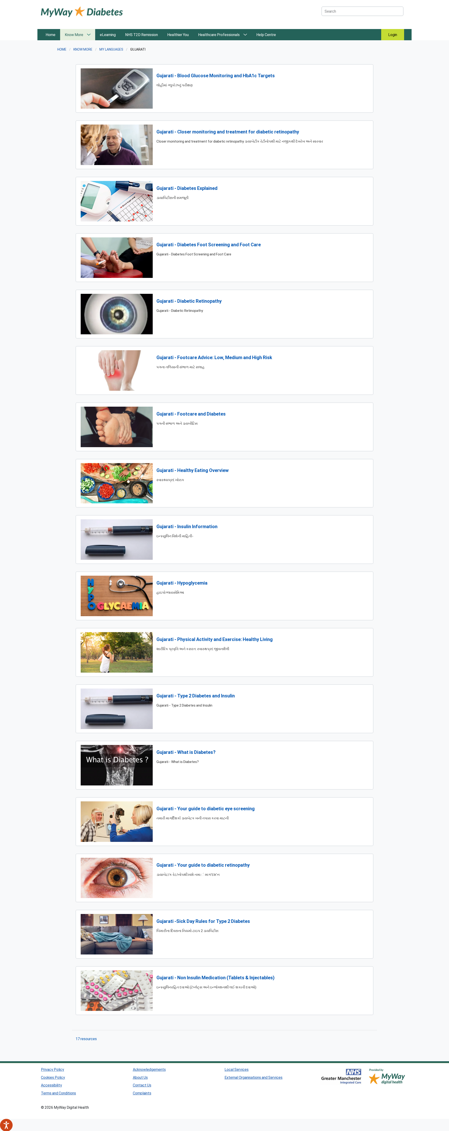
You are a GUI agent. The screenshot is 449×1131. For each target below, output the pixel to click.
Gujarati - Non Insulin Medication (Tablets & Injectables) (215, 977)
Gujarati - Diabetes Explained (186, 188)
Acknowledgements (149, 1069)
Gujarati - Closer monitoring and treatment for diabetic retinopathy (227, 131)
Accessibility (51, 1085)
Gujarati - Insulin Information (186, 526)
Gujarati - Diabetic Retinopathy (189, 301)
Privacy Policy (52, 1069)
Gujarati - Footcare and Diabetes (191, 413)
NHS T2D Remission (141, 34)
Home (50, 34)
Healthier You (178, 34)
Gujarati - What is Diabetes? (186, 752)
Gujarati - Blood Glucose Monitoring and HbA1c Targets (215, 75)
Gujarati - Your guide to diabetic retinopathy (203, 865)
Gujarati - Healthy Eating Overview (192, 470)
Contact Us (142, 1085)
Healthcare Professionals (219, 34)
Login (392, 34)
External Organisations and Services (253, 1077)
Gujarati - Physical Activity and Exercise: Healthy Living (214, 639)
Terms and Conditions (58, 1093)
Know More (74, 34)
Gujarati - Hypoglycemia (181, 583)
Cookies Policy (53, 1077)
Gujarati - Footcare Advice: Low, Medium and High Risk (214, 357)
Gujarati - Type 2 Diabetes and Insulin (195, 695)
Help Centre (266, 34)
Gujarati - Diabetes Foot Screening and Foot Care (208, 244)
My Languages (111, 49)
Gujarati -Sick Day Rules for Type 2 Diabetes (203, 921)
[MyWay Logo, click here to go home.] (82, 11)
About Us (140, 1077)
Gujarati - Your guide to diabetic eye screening (205, 808)
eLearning (108, 34)
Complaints (142, 1093)
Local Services (236, 1069)
